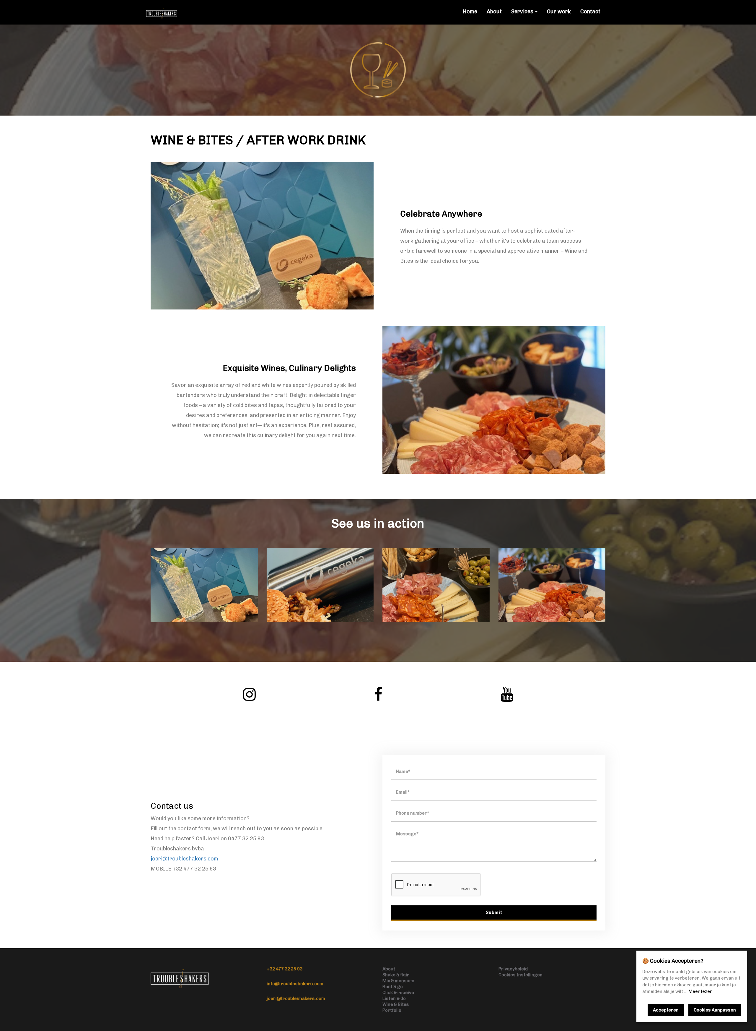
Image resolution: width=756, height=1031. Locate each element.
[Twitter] (249, 694)
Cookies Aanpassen (715, 1010)
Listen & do (394, 998)
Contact (590, 11)
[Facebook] (378, 694)
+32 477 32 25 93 (284, 969)
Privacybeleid (513, 969)
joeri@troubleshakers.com (184, 858)
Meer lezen (700, 991)
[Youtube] (507, 694)
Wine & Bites (395, 1004)
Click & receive (398, 992)
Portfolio (391, 1010)
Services (523, 11)
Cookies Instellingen (520, 974)
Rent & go (392, 986)
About (494, 11)
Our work (559, 11)
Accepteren (666, 1010)
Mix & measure (398, 980)
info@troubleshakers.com (295, 983)
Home (470, 11)
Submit (494, 912)
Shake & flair (395, 974)
